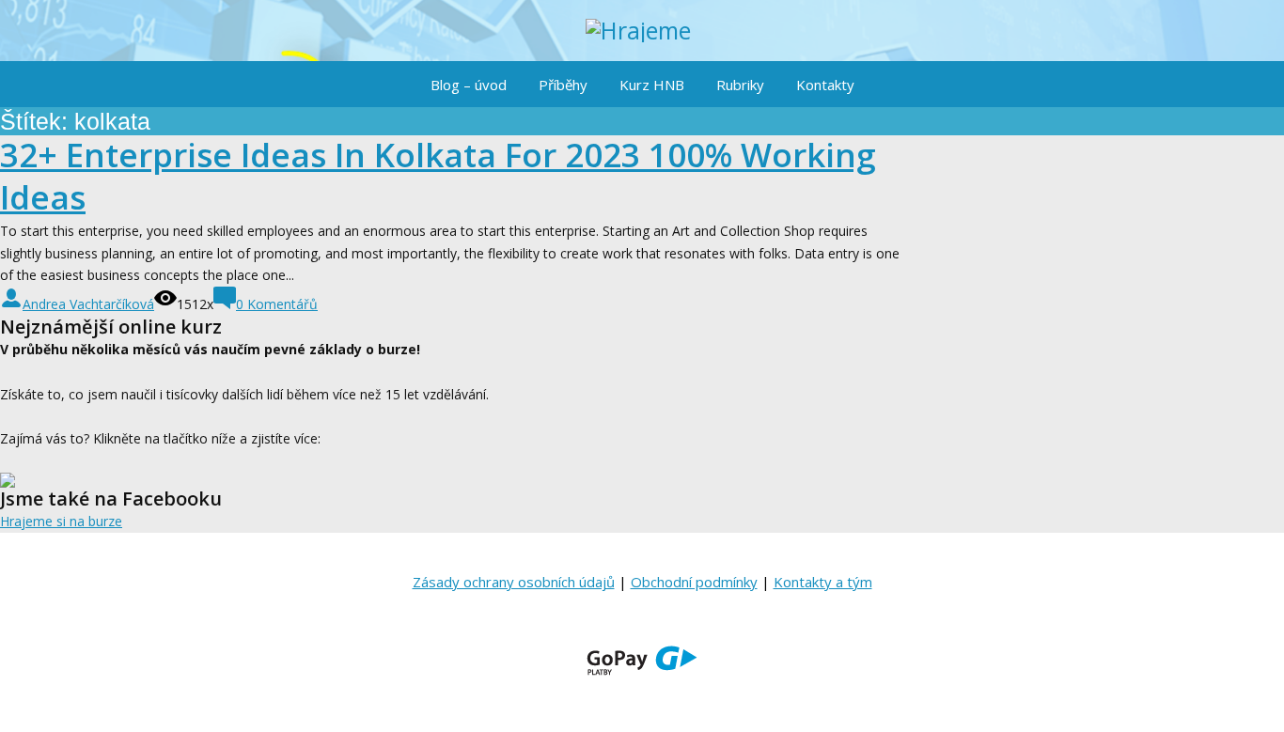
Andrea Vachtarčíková (88, 304)
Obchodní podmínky (694, 581)
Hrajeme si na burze (61, 521)
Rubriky (740, 84)
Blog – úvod (469, 84)
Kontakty (825, 84)
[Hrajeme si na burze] (642, 30)
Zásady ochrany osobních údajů (514, 581)
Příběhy (563, 84)
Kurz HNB (651, 84)
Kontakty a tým (823, 581)
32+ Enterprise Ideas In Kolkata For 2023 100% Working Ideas (438, 175)
